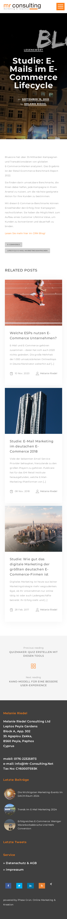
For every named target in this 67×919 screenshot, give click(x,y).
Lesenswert (33, 49)
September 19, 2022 (35, 99)
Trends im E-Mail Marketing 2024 (37, 809)
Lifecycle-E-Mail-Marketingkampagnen (27, 251)
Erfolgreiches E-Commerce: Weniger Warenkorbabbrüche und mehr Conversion (39, 825)
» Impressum (13, 869)
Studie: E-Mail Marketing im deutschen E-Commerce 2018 (32, 446)
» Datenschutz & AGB (20, 863)
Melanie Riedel (35, 103)
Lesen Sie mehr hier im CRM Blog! (25, 233)
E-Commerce (13, 244)
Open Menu (60, 6)
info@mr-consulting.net (34, 764)
